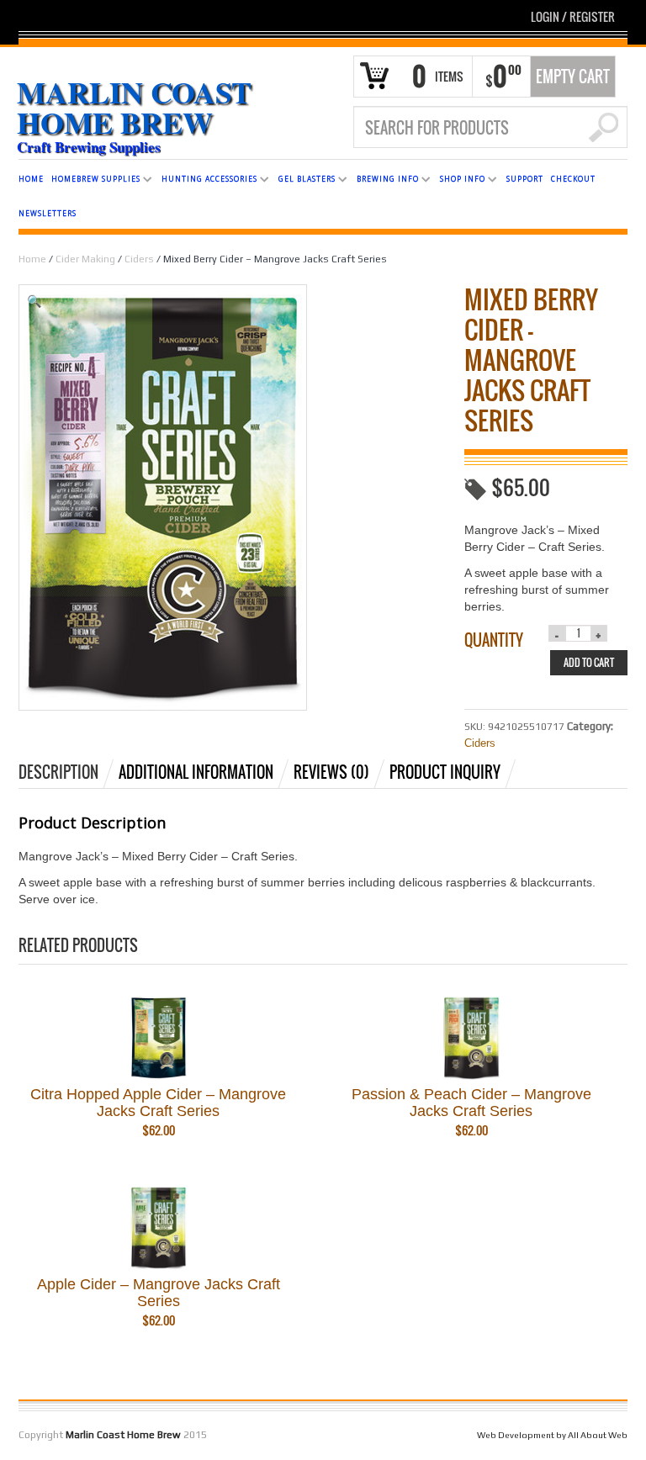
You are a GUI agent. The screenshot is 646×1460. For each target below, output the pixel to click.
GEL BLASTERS (304, 181)
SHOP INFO (459, 181)
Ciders (139, 259)
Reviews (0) (331, 772)
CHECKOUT (573, 178)
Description (58, 772)
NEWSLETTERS (48, 213)
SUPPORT (524, 178)
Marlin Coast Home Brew (134, 107)
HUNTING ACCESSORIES (206, 181)
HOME (31, 178)
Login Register (573, 16)
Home (32, 259)
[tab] (67, 772)
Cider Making (85, 259)
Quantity (493, 640)
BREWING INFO (384, 181)
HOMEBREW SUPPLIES (92, 181)
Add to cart (589, 662)
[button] (221, 301)
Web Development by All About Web (552, 1435)
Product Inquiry (444, 772)
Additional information (196, 772)
